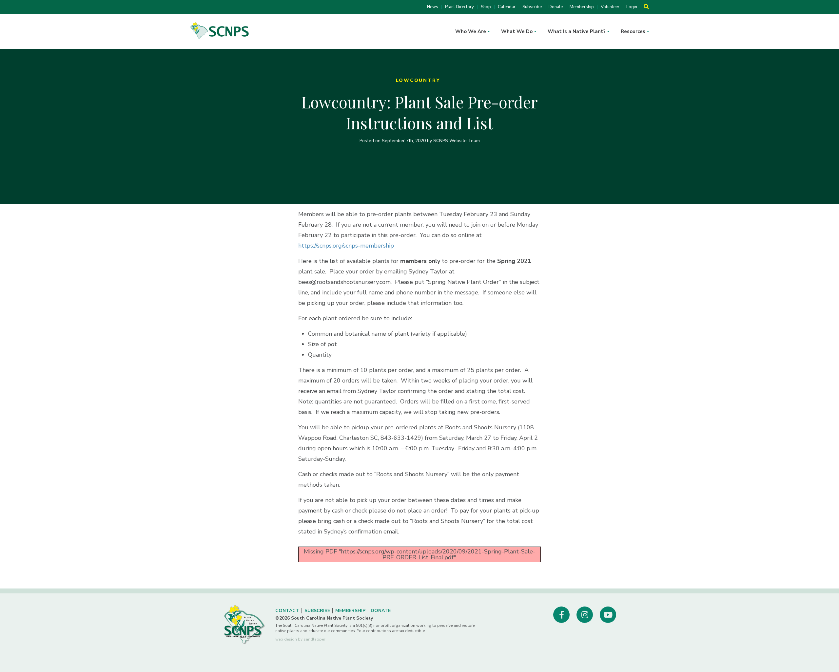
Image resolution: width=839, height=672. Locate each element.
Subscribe (532, 7)
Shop (486, 7)
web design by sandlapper (300, 639)
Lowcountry (418, 80)
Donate (556, 7)
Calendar (507, 7)
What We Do (517, 31)
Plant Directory (459, 7)
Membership (582, 7)
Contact (287, 610)
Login (631, 7)
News (432, 7)
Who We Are (470, 31)
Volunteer (610, 7)
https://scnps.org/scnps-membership (346, 246)
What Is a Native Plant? (577, 31)
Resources (633, 31)
